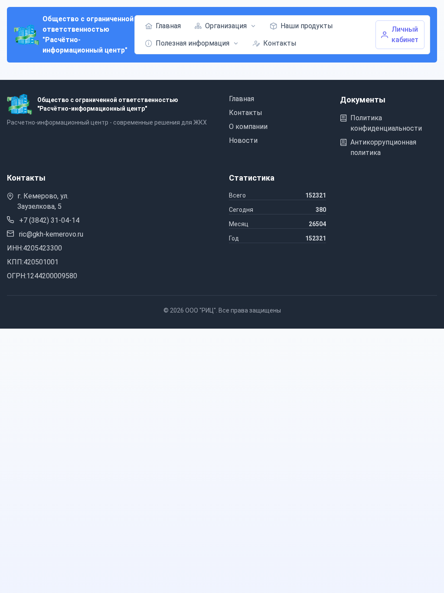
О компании (248, 126)
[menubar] (256, 34)
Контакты (245, 113)
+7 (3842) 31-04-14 (48, 220)
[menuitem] (163, 26)
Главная (241, 99)
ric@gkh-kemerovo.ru (50, 234)
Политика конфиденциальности (386, 123)
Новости (243, 140)
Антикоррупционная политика (383, 147)
